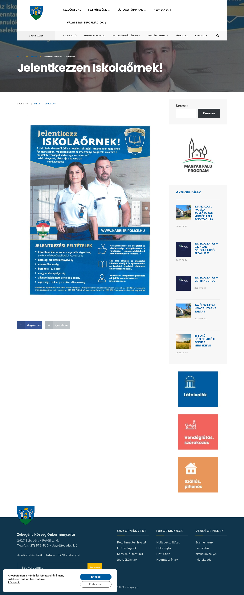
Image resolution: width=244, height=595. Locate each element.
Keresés (182, 105)
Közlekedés (203, 560)
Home (20, 56)
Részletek (14, 583)
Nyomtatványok (94, 35)
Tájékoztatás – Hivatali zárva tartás (206, 308)
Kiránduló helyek (206, 554)
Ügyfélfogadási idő (64, 545)
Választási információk (85, 22)
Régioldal (182, 35)
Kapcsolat (202, 35)
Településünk (97, 10)
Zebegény (50, 103)
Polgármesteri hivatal (131, 542)
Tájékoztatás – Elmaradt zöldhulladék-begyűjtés (206, 248)
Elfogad (95, 577)
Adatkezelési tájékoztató (34, 555)
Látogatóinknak (130, 10)
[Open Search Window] (217, 35)
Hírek (34, 56)
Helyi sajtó (70, 35)
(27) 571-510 (39, 545)
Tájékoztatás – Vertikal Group (206, 279)
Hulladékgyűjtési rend (126, 35)
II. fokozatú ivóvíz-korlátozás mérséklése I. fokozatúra (203, 213)
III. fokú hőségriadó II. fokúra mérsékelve (204, 340)
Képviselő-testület (130, 554)
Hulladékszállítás (168, 542)
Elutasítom (95, 584)
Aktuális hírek (188, 192)
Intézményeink (127, 548)
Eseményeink (204, 542)
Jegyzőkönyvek (127, 560)
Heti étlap (163, 554)
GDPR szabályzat (68, 555)
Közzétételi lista (158, 35)
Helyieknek (161, 10)
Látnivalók (202, 548)
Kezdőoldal (72, 10)
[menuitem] (99, 9)
